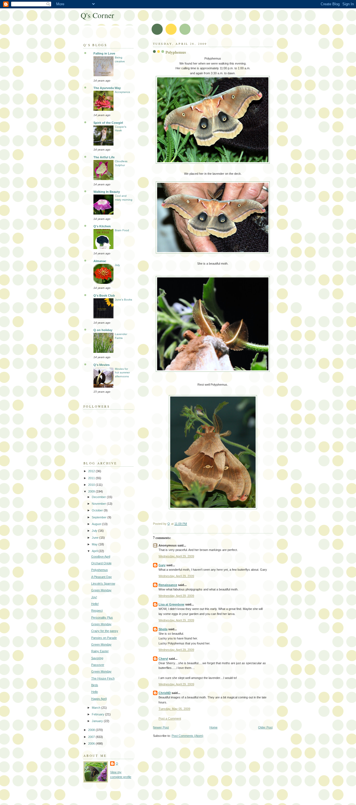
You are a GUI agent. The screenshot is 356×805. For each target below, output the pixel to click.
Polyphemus (99, 570)
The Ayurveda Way (107, 88)
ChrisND (165, 693)
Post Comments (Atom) (187, 735)
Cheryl (163, 658)
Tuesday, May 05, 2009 (174, 708)
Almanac (99, 261)
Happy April (99, 698)
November (99, 503)
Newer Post (161, 727)
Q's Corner (97, 15)
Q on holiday (102, 330)
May (95, 544)
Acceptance (122, 91)
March (96, 707)
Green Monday (101, 590)
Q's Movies (101, 364)
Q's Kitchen (102, 226)
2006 (92, 743)
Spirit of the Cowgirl (108, 122)
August (97, 524)
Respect (97, 610)
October (98, 510)
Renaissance (168, 585)
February (98, 714)
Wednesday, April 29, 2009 (176, 556)
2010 (92, 484)
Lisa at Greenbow (171, 604)
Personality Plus (102, 617)
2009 (92, 491)
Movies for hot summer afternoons (122, 372)
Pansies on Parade (104, 637)
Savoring (97, 658)
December (99, 497)
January (98, 721)
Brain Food (122, 230)
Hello (94, 691)
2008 (92, 730)
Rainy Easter (100, 651)
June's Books (123, 299)
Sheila (163, 629)
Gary (162, 565)
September (99, 517)
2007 (92, 736)
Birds (94, 685)
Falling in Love (104, 53)
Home (213, 727)
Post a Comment (170, 718)
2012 (92, 471)
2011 (92, 478)
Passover (97, 664)
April (95, 551)
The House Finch (103, 678)
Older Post (265, 727)
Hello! (95, 603)
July (117, 265)
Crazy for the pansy (104, 630)
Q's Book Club (104, 295)
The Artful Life (104, 157)
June (95, 537)
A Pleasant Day (101, 576)
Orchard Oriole (101, 563)
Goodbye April (100, 556)
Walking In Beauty (106, 191)
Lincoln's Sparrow (103, 583)
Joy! (94, 597)
